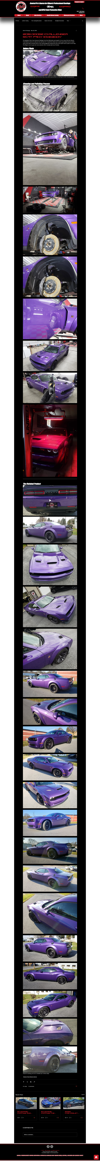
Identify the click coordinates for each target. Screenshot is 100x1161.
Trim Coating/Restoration (36, 20)
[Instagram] (51, 1146)
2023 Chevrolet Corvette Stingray (71, 1112)
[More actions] (76, 30)
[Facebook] (48, 1146)
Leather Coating (25, 20)
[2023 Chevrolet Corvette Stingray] (73, 1103)
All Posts (17, 20)
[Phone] (82, 8)
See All (83, 1094)
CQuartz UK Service (48, 20)
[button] (82, 20)
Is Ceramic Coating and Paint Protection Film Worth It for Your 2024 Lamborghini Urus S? (25, 1112)
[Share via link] (34, 1081)
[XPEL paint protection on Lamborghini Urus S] (26, 1103)
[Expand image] (50, 63)
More (68, 20)
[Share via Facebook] (23, 1081)
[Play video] (50, 500)
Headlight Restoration (59, 20)
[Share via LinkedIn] (30, 1081)
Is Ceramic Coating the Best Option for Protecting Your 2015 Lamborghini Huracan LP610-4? (49, 1112)
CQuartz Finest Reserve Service (30, 1076)
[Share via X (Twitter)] (27, 1081)
